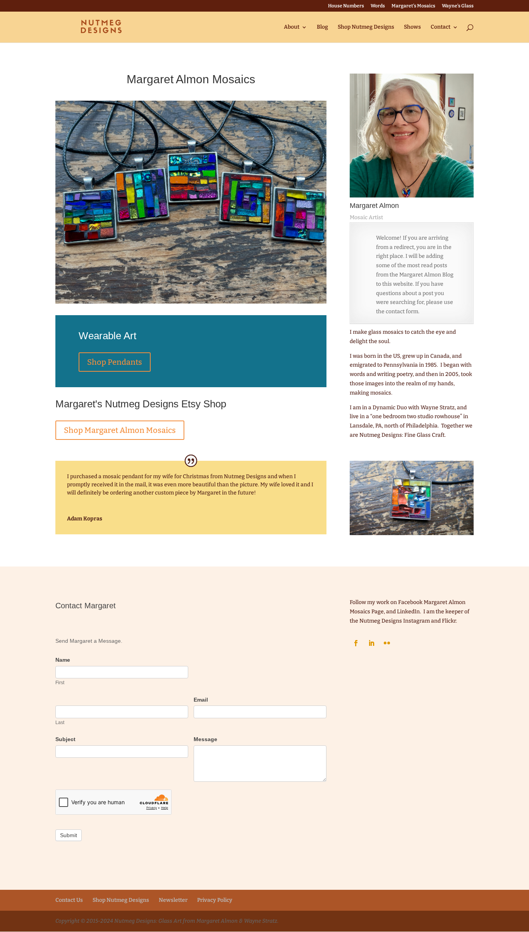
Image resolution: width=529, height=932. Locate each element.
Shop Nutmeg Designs (366, 27)
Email (201, 700)
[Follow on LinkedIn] (371, 643)
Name (62, 660)
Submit (68, 835)
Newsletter (173, 900)
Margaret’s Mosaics (413, 6)
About (291, 27)
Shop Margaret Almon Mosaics (120, 430)
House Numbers (346, 6)
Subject (65, 739)
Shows (412, 27)
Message (205, 739)
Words (378, 6)
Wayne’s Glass (458, 6)
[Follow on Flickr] (387, 643)
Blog (322, 27)
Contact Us (69, 900)
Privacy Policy (214, 900)
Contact (440, 27)
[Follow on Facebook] (356, 643)
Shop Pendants (114, 362)
